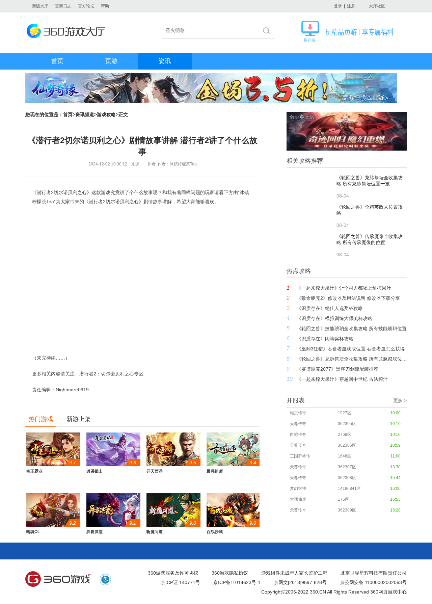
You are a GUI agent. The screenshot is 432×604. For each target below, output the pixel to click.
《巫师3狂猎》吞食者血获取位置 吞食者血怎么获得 (351, 348)
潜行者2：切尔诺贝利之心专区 (111, 373)
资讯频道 (84, 114)
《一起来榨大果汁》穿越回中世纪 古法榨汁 (342, 379)
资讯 (165, 61)
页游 (111, 61)
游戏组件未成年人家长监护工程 (294, 573)
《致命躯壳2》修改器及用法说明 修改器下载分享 (348, 298)
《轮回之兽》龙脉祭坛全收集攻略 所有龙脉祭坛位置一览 (352, 359)
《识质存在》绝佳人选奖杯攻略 (330, 308)
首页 (57, 61)
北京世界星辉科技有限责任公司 (374, 573)
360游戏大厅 (68, 31)
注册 (351, 6)
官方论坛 (86, 6)
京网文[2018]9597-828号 (300, 582)
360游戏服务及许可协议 (173, 573)
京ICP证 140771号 (180, 582)
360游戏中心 (58, 579)
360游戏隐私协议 (230, 573)
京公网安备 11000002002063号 (373, 582)
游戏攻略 (106, 114)
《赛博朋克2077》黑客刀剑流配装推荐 (337, 369)
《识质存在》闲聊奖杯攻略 (325, 338)
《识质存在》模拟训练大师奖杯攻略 (334, 318)
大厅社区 (377, 6)
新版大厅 (40, 6)
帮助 (105, 6)
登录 (338, 6)
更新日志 (63, 6)
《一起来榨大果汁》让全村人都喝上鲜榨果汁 (344, 288)
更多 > (400, 400)
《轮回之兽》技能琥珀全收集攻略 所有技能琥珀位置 (352, 328)
